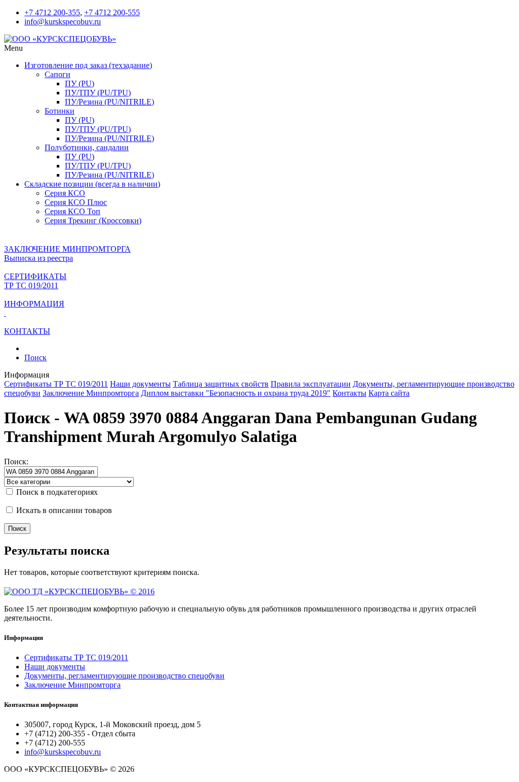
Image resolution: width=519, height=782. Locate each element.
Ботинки (60, 111)
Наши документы (140, 384)
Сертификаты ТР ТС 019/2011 (56, 384)
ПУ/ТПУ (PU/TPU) (98, 92)
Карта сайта (389, 393)
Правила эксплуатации (311, 384)
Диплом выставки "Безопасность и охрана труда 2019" (235, 393)
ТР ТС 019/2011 (31, 285)
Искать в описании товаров (63, 510)
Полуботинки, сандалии (87, 147)
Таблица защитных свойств (221, 384)
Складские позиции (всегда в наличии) (92, 184)
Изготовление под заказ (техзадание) (88, 65)
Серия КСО (65, 193)
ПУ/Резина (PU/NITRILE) (109, 101)
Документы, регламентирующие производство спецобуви (124, 675)
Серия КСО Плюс (76, 202)
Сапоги (57, 74)
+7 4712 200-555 (112, 12)
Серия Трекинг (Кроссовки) (93, 220)
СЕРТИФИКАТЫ (35, 276)
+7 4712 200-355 (52, 12)
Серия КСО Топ (72, 211)
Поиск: (16, 461)
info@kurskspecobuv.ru (62, 21)
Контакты (349, 393)
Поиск (35, 357)
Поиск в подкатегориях (56, 492)
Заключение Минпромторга (91, 393)
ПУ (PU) (79, 83)
